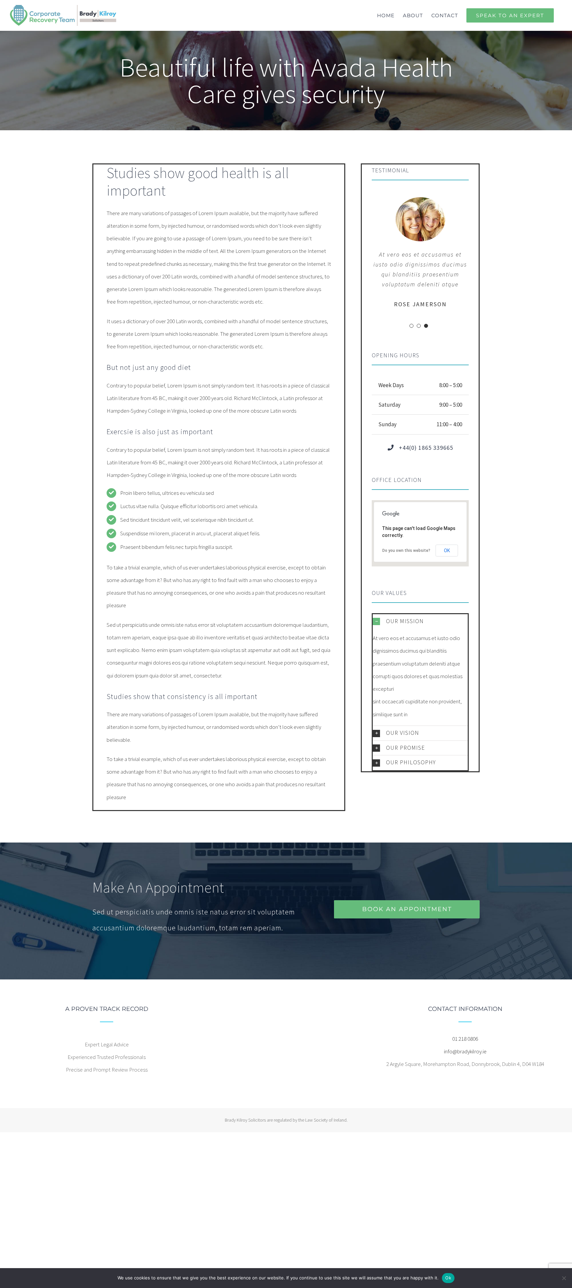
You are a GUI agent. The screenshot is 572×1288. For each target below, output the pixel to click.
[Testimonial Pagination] (411, 326)
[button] (420, 621)
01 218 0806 (465, 1038)
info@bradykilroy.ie (465, 1051)
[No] (563, 1278)
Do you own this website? (406, 550)
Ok (448, 1277)
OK (447, 550)
